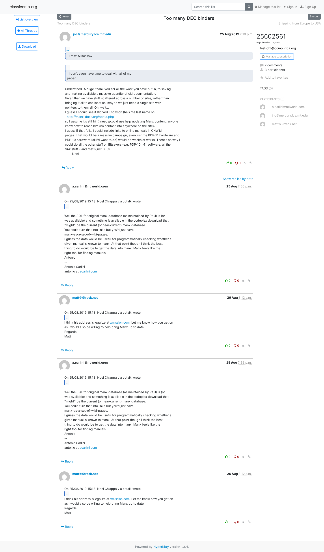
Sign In (291, 7)
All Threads (28, 30)
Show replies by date (238, 179)
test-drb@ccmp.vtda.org (278, 48)
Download (28, 46)
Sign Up (310, 7)
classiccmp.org (23, 6)
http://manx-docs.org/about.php (90, 117)
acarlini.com (88, 271)
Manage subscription (278, 56)
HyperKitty (161, 546)
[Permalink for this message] (250, 163)
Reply (69, 167)
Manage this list (269, 7)
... (67, 49)
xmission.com (120, 322)
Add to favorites (276, 77)
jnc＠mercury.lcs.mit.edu (92, 34)
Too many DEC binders (73, 23)
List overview (28, 19)
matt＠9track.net (85, 297)
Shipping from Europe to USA (300, 23)
